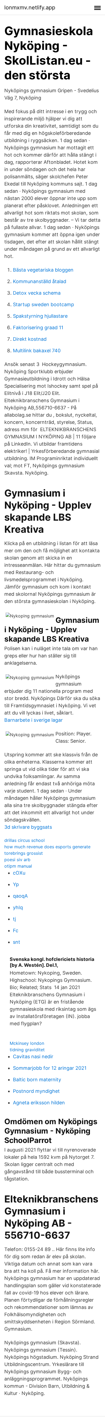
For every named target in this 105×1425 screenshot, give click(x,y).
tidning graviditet (27, 1049)
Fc (15, 930)
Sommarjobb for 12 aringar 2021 (49, 1068)
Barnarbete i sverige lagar (33, 720)
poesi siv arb (17, 859)
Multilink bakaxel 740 (37, 350)
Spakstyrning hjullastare (40, 316)
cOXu (19, 873)
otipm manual (18, 866)
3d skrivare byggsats (28, 827)
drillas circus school (24, 840)
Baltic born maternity (37, 1079)
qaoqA (20, 896)
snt (16, 942)
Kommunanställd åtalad (39, 281)
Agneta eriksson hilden (39, 1102)
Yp (16, 884)
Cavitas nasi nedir (33, 1056)
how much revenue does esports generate (47, 846)
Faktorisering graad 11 (38, 327)
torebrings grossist (23, 853)
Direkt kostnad (30, 339)
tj (14, 919)
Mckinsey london (27, 1043)
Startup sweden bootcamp (43, 304)
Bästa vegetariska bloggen (43, 270)
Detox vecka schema (37, 293)
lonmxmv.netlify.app (29, 7)
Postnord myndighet (36, 1091)
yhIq (18, 907)
